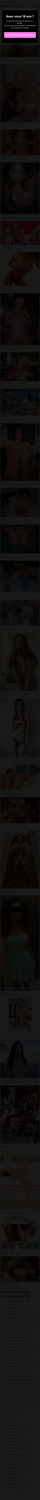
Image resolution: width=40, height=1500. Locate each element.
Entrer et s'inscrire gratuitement (20, 35)
